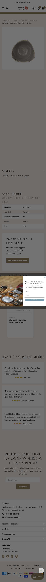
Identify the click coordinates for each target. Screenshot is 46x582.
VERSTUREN (34, 299)
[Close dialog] (44, 277)
